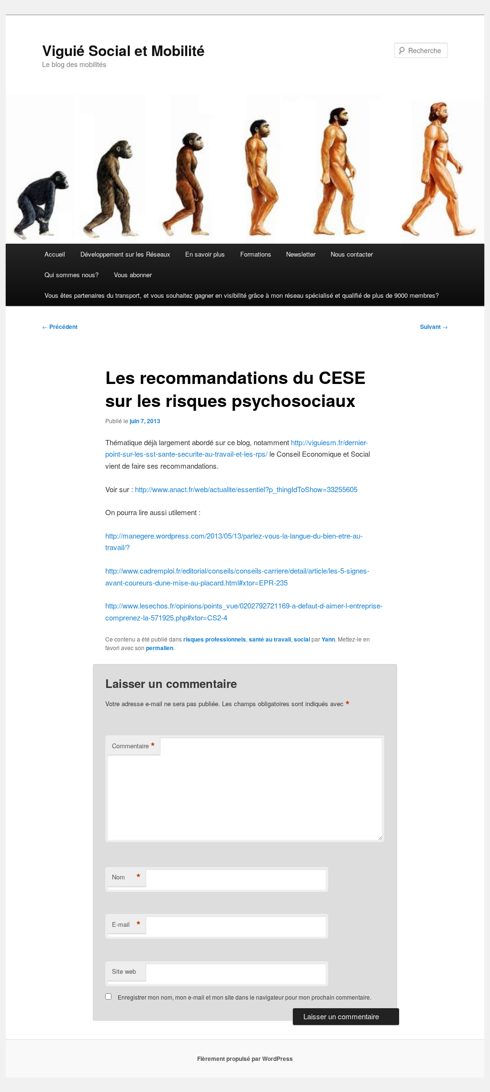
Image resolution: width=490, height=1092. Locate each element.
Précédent (60, 326)
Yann (328, 639)
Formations (255, 254)
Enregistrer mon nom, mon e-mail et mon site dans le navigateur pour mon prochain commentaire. (244, 997)
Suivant (434, 326)
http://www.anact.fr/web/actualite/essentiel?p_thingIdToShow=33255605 (246, 489)
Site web (124, 971)
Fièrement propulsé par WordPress (245, 1058)
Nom (126, 877)
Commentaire (133, 746)
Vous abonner (133, 274)
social (302, 639)
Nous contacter (352, 254)
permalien (159, 647)
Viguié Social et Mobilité (123, 50)
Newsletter (300, 254)
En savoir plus (205, 254)
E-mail (126, 924)
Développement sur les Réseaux (125, 254)
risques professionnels (214, 639)
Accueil (55, 254)
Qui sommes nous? (72, 274)
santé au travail (270, 639)
